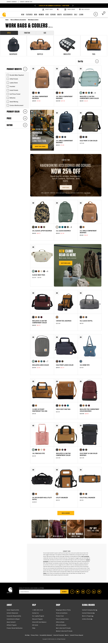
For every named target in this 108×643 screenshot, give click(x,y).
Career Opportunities (13, 610)
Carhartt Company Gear (26, 1)
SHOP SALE (65, 187)
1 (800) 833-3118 (37, 610)
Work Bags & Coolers (33, 19)
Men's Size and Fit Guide (63, 628)
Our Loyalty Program (38, 616)
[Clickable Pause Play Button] (32, 111)
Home (6, 19)
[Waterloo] (81, 361)
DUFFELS (40, 54)
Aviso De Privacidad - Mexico (61, 635)
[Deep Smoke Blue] (65, 227)
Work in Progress (87, 616)
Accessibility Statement (46, 635)
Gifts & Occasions (61, 625)
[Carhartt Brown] (36, 93)
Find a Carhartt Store (62, 619)
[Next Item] (71, 6)
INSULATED (67, 54)
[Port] (41, 227)
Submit (64, 591)
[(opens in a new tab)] (71, 592)
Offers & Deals (60, 622)
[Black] (33, 93)
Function (27, 33)
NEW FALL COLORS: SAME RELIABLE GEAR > (54, 6)
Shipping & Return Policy (63, 610)
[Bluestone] (84, 137)
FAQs (33, 628)
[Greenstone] (62, 227)
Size (45, 33)
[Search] (95, 14)
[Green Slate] (81, 93)
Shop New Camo (65, 263)
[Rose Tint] (44, 450)
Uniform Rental (86, 619)
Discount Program (37, 619)
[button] (33, 69)
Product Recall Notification (15, 628)
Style (9, 33)
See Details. (87, 193)
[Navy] (39, 93)
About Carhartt (11, 622)
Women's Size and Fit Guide (64, 631)
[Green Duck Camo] (33, 227)
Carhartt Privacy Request (76, 635)
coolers (44, 573)
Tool (94, 54)
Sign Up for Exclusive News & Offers (31, 588)
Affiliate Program (12, 625)
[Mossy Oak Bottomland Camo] (44, 227)
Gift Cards (35, 625)
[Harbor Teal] (89, 93)
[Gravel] (62, 93)
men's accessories (85, 556)
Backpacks (13, 54)
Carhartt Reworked (12, 1)
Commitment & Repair (13, 619)
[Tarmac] (86, 137)
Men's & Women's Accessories (18, 19)
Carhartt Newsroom (12, 613)
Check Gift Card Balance (39, 622)
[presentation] (77, 265)
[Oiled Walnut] (81, 137)
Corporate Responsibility (14, 616)
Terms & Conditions (61, 613)
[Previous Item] (36, 6)
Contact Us (35, 613)
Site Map (27, 635)
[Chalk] (57, 227)
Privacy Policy (34, 635)
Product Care (60, 616)
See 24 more (66, 513)
